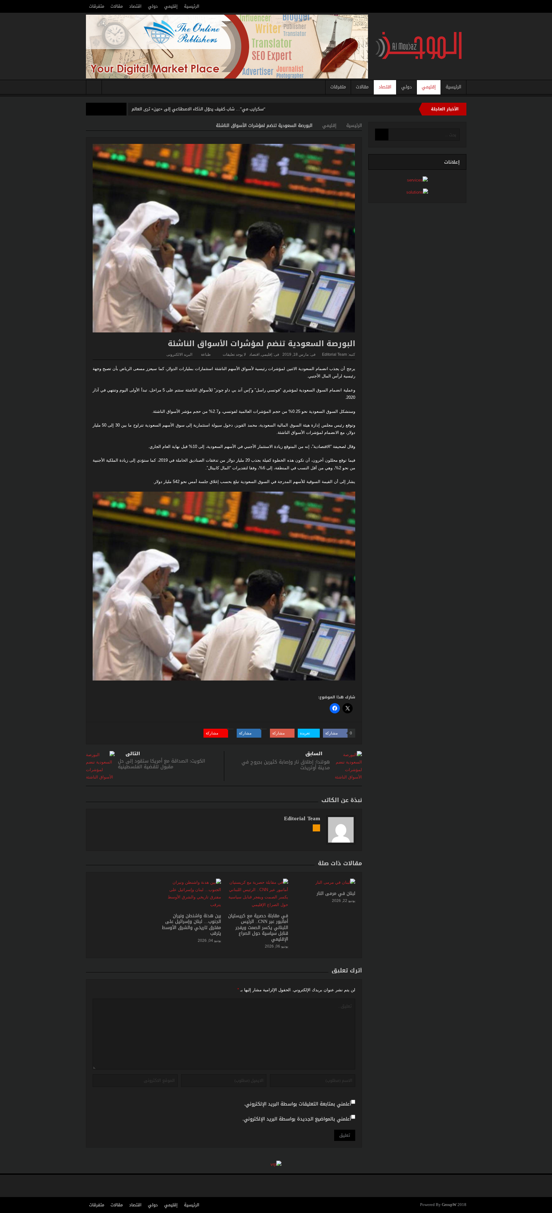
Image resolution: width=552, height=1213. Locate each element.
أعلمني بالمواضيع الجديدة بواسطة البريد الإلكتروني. (296, 1119)
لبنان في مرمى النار (336, 893)
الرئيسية (191, 6)
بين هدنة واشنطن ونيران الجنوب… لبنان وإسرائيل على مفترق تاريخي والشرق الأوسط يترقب (191, 925)
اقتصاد (135, 6)
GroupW (449, 1205)
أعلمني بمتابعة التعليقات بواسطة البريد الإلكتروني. (297, 1104)
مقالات (117, 6)
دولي (153, 6)
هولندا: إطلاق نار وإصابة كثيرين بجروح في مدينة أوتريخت (285, 764)
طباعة (206, 354)
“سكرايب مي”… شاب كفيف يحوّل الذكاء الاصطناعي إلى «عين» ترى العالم (198, 109)
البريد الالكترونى (179, 354)
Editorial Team (334, 354)
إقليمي (171, 6)
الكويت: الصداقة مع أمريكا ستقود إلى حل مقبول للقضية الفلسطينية (161, 763)
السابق (313, 753)
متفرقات (96, 6)
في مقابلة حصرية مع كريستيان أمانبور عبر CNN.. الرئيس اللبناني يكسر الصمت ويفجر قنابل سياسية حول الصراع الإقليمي (258, 927)
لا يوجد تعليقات (234, 354)
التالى (133, 753)
